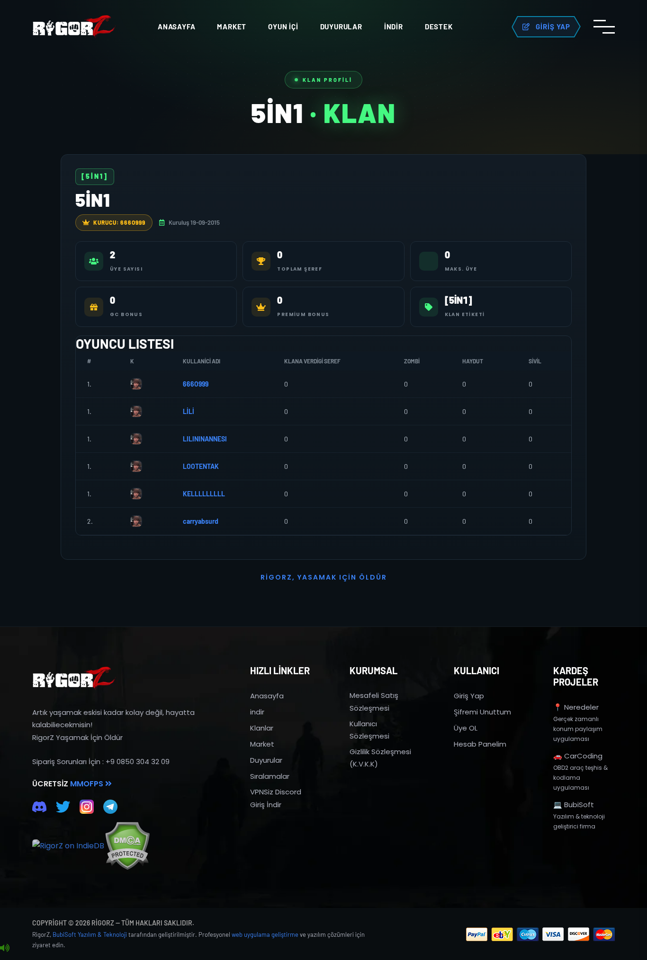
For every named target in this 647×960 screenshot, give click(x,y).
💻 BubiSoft (573, 805)
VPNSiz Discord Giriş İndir (275, 798)
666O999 (195, 384)
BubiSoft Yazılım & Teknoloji (90, 934)
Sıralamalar (269, 776)
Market (231, 26)
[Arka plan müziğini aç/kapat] (4, 948)
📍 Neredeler (576, 707)
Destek (439, 26)
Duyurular (341, 26)
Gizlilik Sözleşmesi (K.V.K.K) (380, 758)
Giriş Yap (469, 696)
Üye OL (465, 728)
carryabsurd (200, 521)
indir (257, 712)
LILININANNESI (205, 439)
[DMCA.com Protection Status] (127, 845)
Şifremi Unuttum (482, 712)
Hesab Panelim (480, 744)
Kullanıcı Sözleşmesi (369, 730)
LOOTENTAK (201, 466)
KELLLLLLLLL (204, 494)
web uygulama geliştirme (265, 934)
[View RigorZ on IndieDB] (68, 846)
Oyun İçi (283, 26)
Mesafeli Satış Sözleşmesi (374, 701)
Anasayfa (176, 26)
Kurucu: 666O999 (119, 222)
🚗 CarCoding (577, 756)
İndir (393, 26)
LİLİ (188, 411)
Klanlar (261, 728)
